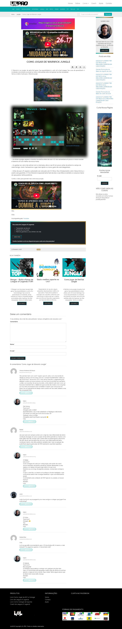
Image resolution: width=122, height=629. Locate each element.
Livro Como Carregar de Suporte (21, 602)
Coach (93, 3)
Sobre (77, 3)
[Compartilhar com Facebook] (72, 67)
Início (12, 14)
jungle (42, 9)
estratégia (35, 9)
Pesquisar (108, 14)
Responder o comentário (26, 393)
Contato (109, 3)
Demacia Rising (26, 9)
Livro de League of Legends (19, 599)
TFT (68, 9)
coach (18, 9)
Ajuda (101, 3)
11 (78, 145)
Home (70, 3)
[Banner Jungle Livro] (104, 140)
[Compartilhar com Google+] (80, 67)
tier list (72, 9)
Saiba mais (17, 237)
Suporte (62, 9)
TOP (78, 9)
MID (47, 9)
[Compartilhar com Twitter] (76, 67)
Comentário (14, 321)
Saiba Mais (104, 50)
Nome (12, 344)
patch (51, 9)
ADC (13, 9)
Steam (56, 9)
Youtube (26, 218)
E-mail (12, 351)
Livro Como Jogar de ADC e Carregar (22, 597)
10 (77, 145)
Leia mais (21, 303)
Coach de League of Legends (20, 604)
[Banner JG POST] (48, 90)
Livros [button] (85, 3)
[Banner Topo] (48, 23)
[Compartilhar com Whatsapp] (84, 67)
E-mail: (99, 176)
